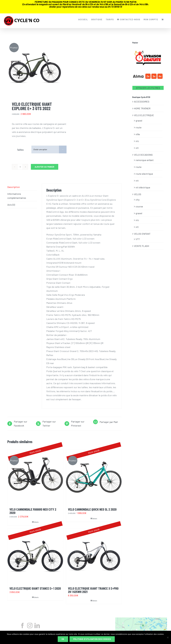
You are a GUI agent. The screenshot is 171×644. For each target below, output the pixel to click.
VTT (138, 239)
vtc (137, 141)
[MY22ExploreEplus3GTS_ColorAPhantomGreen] (34, 67)
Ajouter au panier (44, 167)
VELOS (137, 194)
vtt (137, 147)
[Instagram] (29, 625)
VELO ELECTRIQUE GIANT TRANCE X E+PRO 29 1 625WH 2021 (93, 590)
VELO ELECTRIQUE (144, 115)
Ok (63, 639)
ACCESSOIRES (141, 101)
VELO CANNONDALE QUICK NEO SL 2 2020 (92, 509)
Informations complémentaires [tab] (16, 195)
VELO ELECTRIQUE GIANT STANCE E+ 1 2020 (35, 588)
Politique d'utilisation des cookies (92, 639)
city (137, 199)
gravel (139, 120)
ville (138, 134)
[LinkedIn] (37, 625)
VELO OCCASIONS (143, 154)
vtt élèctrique (143, 187)
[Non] (167, 637)
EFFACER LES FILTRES (148, 87)
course (139, 206)
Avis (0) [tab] (11, 204)
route (138, 127)
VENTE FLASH (141, 245)
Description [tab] (13, 187)
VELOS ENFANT (142, 233)
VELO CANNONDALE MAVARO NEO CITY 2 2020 (32, 511)
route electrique (144, 173)
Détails (36, 522)
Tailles (20, 149)
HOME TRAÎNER (142, 108)
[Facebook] (22, 625)
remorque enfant (145, 160)
